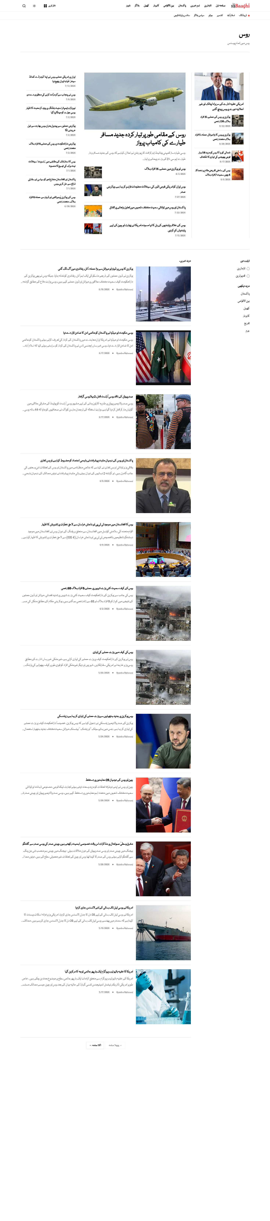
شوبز (128, 6)
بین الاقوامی (168, 6)
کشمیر (220, 15)
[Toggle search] (24, 6)
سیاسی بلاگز (199, 15)
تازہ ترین (208, 6)
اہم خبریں (195, 6)
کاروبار (156, 6)
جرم (248, 331)
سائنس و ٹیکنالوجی (182, 15)
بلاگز (137, 6)
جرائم (211, 15)
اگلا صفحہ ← (95, 1045)
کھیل (146, 6)
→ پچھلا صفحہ (115, 1045)
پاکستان (182, 6)
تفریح (247, 323)
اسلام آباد (231, 15)
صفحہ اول (220, 6)
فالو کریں (51, 6)
